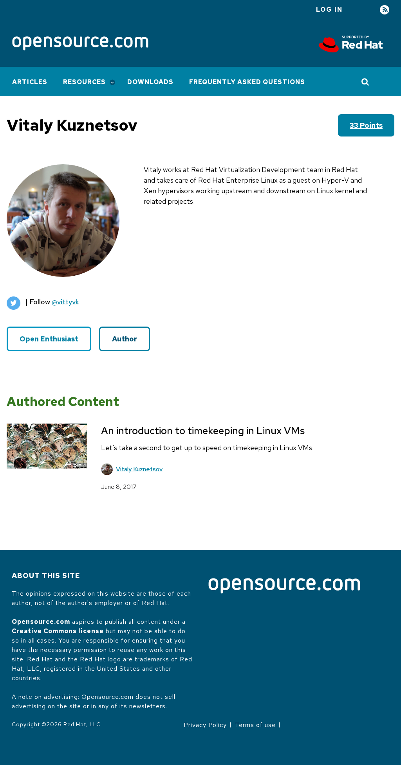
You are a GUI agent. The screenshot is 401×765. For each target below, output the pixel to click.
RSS (384, 10)
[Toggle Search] (365, 82)
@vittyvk (65, 301)
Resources (84, 82)
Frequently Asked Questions (247, 82)
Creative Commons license (58, 631)
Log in (329, 9)
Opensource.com (41, 622)
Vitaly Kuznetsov (139, 469)
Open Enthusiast (49, 338)
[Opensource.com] (80, 44)
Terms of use (255, 725)
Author (124, 338)
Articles (29, 82)
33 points (366, 125)
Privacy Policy (205, 725)
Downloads (150, 82)
